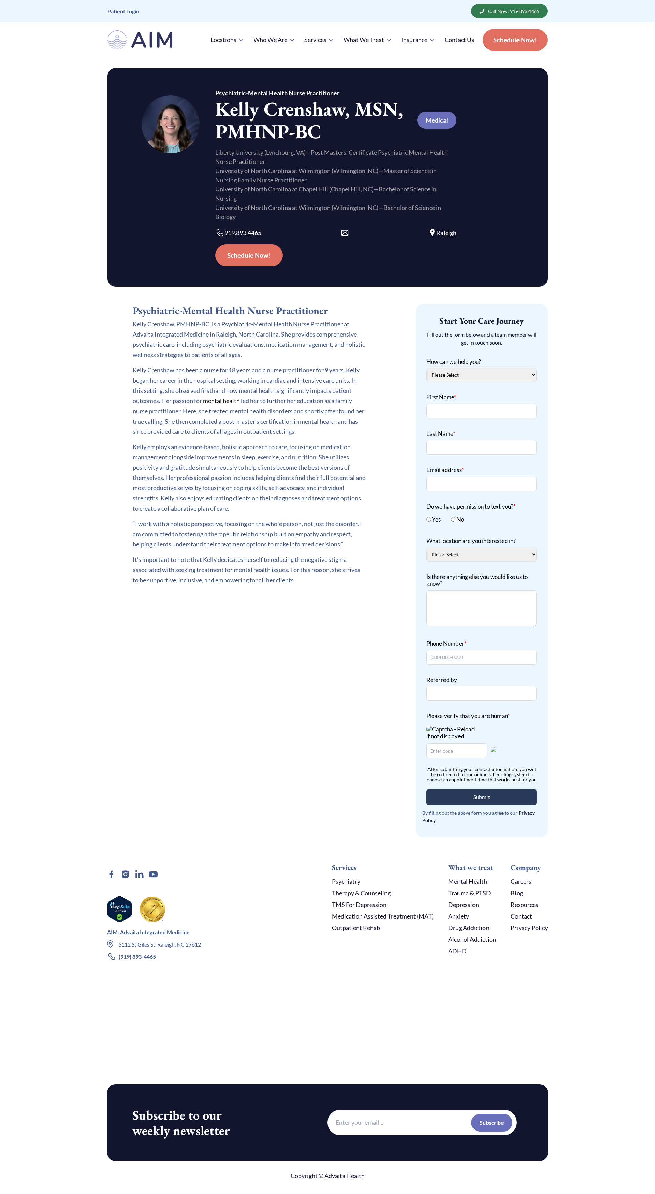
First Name (441, 397)
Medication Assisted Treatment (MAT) (383, 916)
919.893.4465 (242, 233)
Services (315, 39)
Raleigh (446, 233)
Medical (437, 120)
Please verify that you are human (468, 716)
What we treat (364, 39)
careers (521, 881)
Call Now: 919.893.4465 (513, 11)
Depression (463, 904)
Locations (223, 39)
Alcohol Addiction (472, 939)
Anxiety (458, 916)
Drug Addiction (468, 928)
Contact (521, 916)
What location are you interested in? (471, 540)
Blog (517, 893)
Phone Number (446, 643)
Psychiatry (346, 881)
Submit (481, 797)
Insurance (414, 39)
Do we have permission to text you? (471, 506)
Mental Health (467, 881)
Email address (445, 469)
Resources (524, 904)
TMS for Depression (359, 904)
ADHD (457, 951)
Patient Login (123, 11)
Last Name (440, 433)
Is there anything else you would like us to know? (477, 580)
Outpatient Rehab (356, 928)
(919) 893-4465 (137, 956)
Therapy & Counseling (361, 893)
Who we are (270, 39)
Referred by (441, 679)
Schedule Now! (515, 40)
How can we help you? (453, 361)
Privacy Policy (529, 928)
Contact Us (459, 39)
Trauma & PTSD (469, 893)
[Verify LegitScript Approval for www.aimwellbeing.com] (119, 909)
